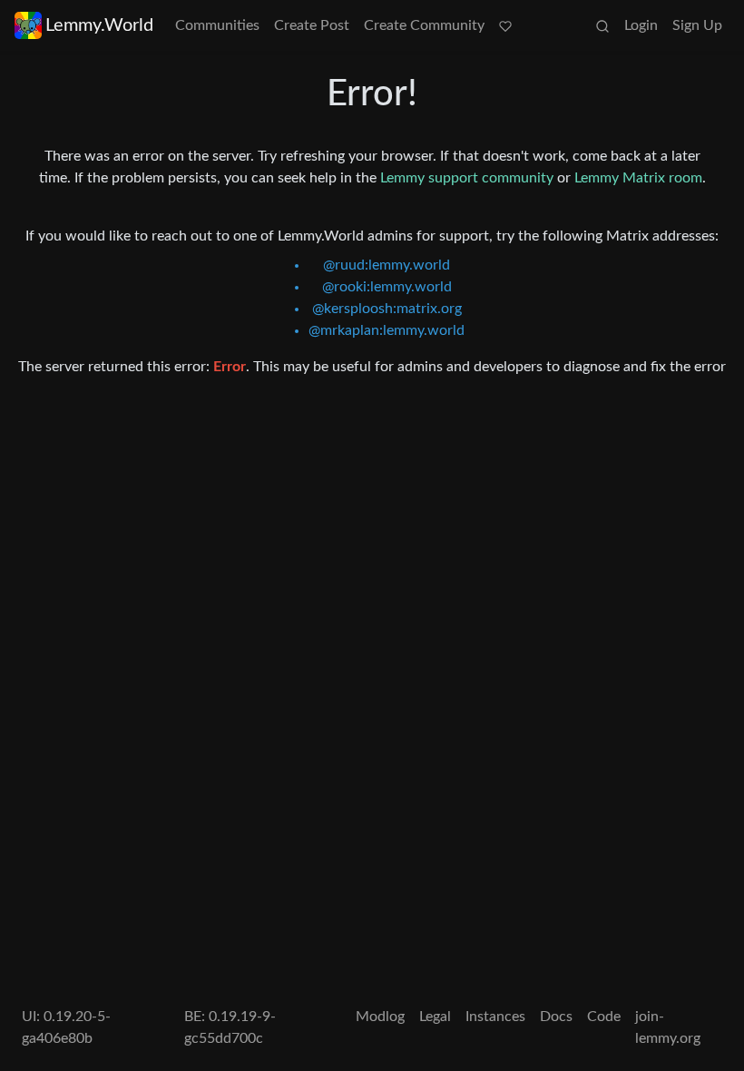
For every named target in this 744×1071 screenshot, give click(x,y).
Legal (435, 1016)
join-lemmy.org (667, 1027)
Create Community (424, 25)
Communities (217, 25)
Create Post (311, 25)
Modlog (380, 1016)
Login (641, 25)
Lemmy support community (466, 178)
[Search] (602, 25)
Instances (495, 1016)
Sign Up (697, 25)
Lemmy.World (99, 25)
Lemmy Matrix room (638, 178)
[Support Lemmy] (505, 25)
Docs (556, 1016)
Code (604, 1016)
